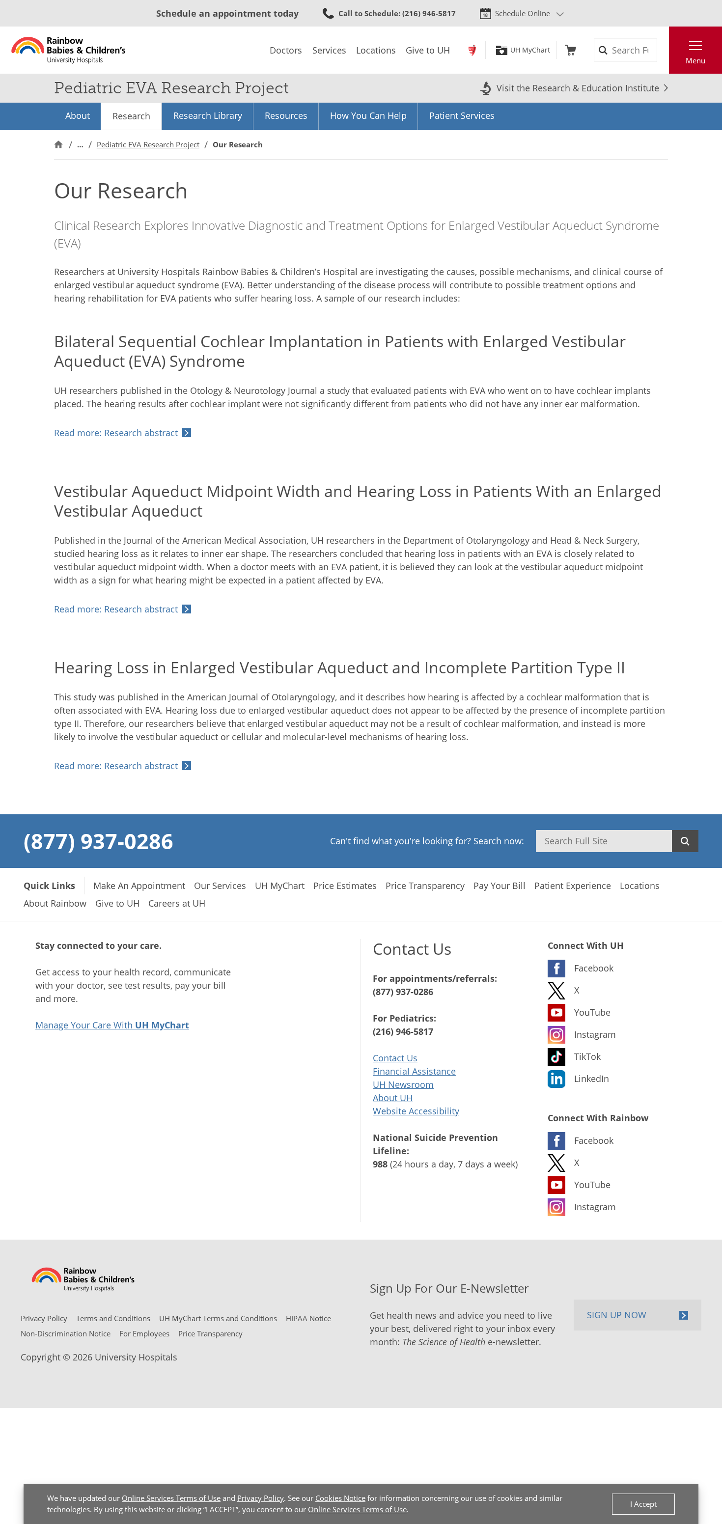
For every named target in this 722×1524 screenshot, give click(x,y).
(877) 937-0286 (98, 841)
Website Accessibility (416, 1111)
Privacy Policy (260, 1498)
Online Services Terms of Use (171, 1498)
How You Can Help (368, 115)
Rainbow (472, 50)
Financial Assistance (414, 1071)
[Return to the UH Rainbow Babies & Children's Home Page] (68, 50)
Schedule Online (522, 13)
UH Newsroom (403, 1084)
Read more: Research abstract (116, 433)
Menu (695, 60)
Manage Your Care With (112, 1025)
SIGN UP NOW (616, 1315)
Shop (570, 50)
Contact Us (395, 1058)
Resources (286, 115)
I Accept (643, 1504)
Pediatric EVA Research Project (148, 144)
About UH (393, 1098)
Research (131, 116)
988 (380, 1164)
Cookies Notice (340, 1498)
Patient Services (462, 115)
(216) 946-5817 (403, 1031)
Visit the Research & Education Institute (578, 87)
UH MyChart (530, 50)
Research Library (207, 115)
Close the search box (663, 50)
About (77, 115)
